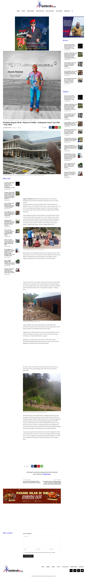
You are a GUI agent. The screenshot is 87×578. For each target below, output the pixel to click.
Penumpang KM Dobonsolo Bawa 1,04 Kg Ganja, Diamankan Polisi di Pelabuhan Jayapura (9, 223)
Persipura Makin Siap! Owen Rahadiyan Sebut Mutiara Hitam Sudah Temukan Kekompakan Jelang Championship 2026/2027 (70, 55)
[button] (72, 11)
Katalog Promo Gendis (52, 576)
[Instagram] (74, 570)
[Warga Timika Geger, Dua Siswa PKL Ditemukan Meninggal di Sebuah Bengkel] (18, 204)
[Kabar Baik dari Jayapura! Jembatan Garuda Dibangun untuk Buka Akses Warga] (18, 231)
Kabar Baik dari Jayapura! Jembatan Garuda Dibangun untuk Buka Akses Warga (9, 232)
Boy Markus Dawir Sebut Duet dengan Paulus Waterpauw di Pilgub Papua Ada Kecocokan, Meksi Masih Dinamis (52, 483)
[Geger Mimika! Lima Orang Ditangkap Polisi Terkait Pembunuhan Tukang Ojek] (18, 213)
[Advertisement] (42, 186)
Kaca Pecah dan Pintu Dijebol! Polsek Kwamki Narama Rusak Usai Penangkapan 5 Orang (9, 185)
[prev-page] (5, 277)
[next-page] (7, 277)
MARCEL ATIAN (7, 127)
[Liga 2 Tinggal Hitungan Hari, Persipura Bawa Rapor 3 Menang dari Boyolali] (18, 261)
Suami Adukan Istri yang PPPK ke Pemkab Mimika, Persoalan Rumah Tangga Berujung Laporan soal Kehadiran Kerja (70, 156)
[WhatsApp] (59, 127)
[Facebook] (50, 127)
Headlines (5, 120)
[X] (53, 127)
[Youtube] (82, 570)
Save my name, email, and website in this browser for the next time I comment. (40, 552)
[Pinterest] (56, 127)
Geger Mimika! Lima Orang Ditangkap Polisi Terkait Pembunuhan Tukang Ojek (70, 72)
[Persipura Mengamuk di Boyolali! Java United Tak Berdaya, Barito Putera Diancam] (18, 270)
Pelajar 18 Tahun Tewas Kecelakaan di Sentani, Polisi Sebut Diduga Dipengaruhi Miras (9, 242)
